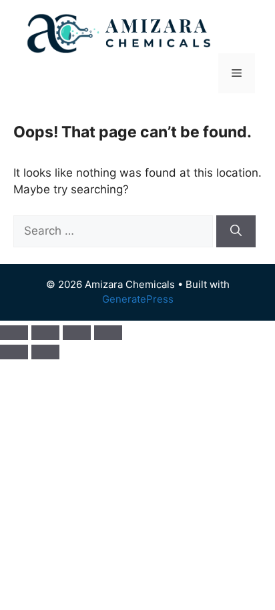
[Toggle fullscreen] (45, 332)
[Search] (236, 231)
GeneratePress (138, 299)
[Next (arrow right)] (45, 352)
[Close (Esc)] (108, 332)
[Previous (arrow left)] (14, 352)
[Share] (77, 332)
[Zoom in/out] (14, 332)
